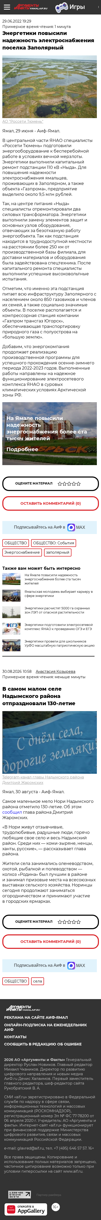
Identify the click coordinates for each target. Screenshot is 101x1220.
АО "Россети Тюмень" (22, 121)
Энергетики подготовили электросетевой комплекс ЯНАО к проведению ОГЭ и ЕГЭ (59, 627)
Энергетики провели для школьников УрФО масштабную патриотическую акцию (60, 643)
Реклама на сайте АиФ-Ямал (36, 1017)
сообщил (12, 812)
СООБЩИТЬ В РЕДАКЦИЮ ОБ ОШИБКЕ (43, 1044)
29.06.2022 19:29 (16, 21)
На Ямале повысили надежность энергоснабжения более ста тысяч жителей (46, 428)
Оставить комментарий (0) (50, 503)
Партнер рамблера (49, 1194)
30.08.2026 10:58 (17, 671)
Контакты (15, 1037)
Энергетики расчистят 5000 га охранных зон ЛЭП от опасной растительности (57, 610)
